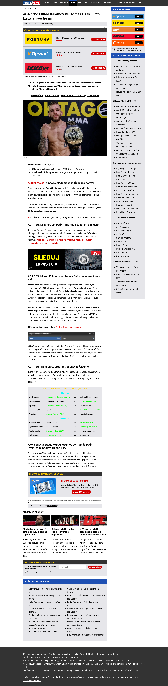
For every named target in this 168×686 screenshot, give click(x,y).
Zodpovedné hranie (102, 670)
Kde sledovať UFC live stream (129, 73)
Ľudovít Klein (122, 241)
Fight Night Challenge (126, 212)
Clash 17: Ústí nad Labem (127, 110)
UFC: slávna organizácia (127, 154)
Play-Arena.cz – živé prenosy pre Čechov (85, 635)
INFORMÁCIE (37, 95)
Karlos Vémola (122, 223)
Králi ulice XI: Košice (125, 190)
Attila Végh (121, 234)
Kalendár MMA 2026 (125, 132)
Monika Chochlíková (125, 249)
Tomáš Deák (33, 285)
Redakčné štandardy (51, 677)
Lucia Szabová (123, 252)
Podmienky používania (74, 677)
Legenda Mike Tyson (125, 201)
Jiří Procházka (122, 227)
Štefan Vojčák (122, 256)
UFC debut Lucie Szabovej (128, 106)
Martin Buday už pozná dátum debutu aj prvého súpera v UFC (35, 532)
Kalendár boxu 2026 (125, 197)
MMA (73, 3)
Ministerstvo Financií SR (49, 670)
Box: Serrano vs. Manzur (127, 194)
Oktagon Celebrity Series (127, 150)
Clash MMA (121, 157)
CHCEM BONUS (99, 39)
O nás (141, 3)
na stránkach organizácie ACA (82, 466)
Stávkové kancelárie (126, 3)
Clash (47, 3)
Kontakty (35, 677)
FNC (55, 3)
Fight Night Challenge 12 (127, 168)
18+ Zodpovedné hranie (128, 677)
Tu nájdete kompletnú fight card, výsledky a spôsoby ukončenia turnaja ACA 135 (66, 217)
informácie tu (72, 657)
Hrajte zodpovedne (64, 500)
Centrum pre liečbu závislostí (125, 670)
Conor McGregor (123, 230)
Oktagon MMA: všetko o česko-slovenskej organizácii (63, 532)
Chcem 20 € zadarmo (81, 492)
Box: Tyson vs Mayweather (128, 183)
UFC (79, 3)
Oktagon (64, 3)
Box (86, 3)
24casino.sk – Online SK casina (43, 631)
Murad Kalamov (35, 307)
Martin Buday (122, 245)
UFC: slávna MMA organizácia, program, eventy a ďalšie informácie (93, 532)
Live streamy (108, 3)
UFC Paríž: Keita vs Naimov (128, 128)
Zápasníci (95, 3)
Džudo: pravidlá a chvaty (127, 208)
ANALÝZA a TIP (52, 95)
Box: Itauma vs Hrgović (126, 187)
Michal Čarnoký (47, 23)
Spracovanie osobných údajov (100, 677)
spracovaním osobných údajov (46, 572)
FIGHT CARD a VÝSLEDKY (73, 95)
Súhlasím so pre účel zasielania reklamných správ (53, 572)
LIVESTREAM (93, 95)
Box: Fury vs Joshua (125, 172)
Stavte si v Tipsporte (72, 327)
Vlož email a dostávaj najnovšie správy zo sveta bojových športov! (40, 567)
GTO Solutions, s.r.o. (32, 680)
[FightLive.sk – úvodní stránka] (31, 3)
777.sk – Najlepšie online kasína (43, 621)
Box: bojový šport (124, 205)
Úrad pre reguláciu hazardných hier (77, 670)
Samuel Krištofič (123, 238)
